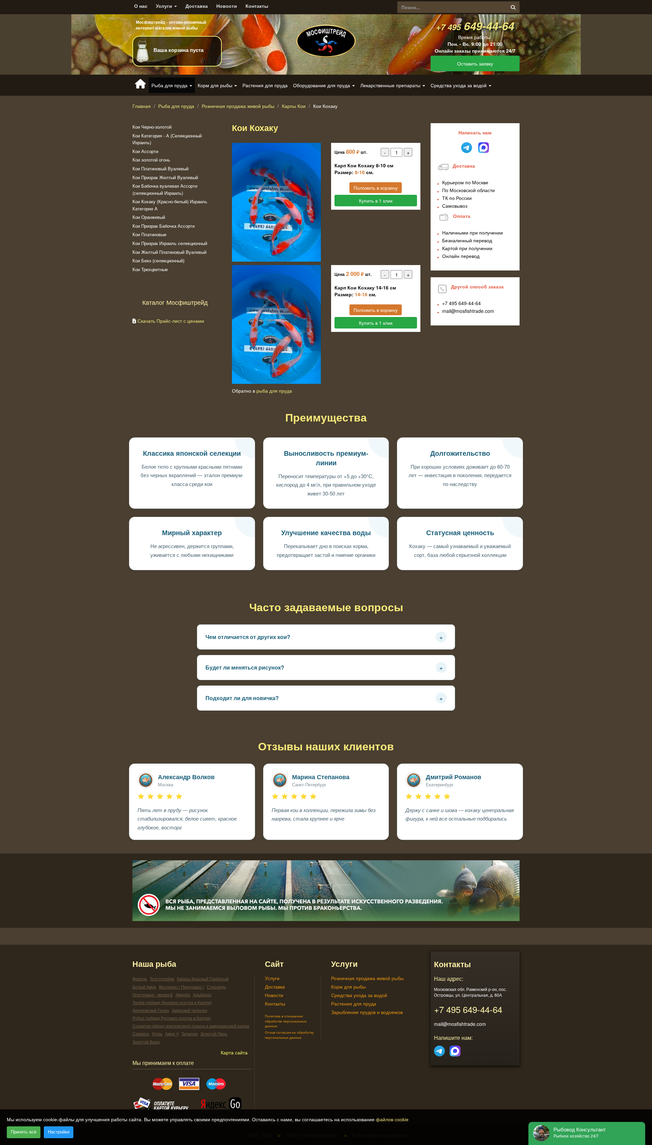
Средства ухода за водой (359, 995)
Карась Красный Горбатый (203, 978)
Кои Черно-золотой (151, 127)
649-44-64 (475, 26)
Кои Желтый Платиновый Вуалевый (169, 252)
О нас (140, 6)
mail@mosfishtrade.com (468, 310)
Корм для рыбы (348, 986)
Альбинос (202, 994)
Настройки (58, 1131)
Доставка (196, 6)
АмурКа (183, 994)
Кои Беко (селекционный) (158, 260)
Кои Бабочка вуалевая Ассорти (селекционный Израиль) (164, 189)
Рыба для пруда (176, 105)
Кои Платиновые (149, 234)
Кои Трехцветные (150, 269)
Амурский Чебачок (189, 1010)
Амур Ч (172, 1033)
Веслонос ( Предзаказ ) (181, 987)
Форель (139, 978)
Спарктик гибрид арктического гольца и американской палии (190, 1026)
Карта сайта (234, 1052)
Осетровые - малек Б (152, 994)
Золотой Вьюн (146, 1042)
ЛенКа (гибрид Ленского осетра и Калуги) (172, 1002)
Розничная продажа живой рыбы (238, 105)
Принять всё (23, 1131)
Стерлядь (216, 987)
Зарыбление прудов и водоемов (367, 1012)
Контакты (257, 6)
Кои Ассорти (145, 151)
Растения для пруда (265, 85)
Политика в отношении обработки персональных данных (286, 1021)
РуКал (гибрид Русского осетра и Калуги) (171, 1018)
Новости (226, 6)
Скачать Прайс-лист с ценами (171, 320)
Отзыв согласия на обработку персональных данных (289, 1034)
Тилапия (189, 1033)
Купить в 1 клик (376, 200)
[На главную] (326, 35)
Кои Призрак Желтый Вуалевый (165, 177)
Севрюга (140, 1033)
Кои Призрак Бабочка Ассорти (163, 226)
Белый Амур (144, 987)
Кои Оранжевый (148, 217)
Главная (141, 105)
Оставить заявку (475, 63)
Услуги (165, 6)
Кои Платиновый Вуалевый (160, 168)
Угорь (157, 1033)
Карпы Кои (294, 105)
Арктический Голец (150, 1010)
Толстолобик (162, 978)
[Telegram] (439, 1049)
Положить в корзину (376, 187)
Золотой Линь (213, 1033)
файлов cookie (392, 1119)
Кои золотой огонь (151, 159)
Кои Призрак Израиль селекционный (169, 243)
